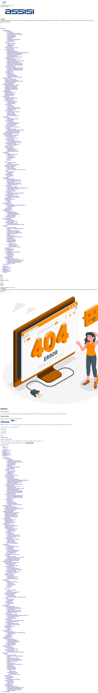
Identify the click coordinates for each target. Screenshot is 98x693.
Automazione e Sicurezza (18, 20)
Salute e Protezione (79, 20)
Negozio (4, 2)
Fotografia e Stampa (86, 20)
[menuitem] (4, 268)
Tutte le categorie (3, 20)
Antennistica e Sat (46, 20)
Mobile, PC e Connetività (59, 20)
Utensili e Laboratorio (93, 289)
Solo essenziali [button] (3, 444)
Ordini (4, 3)
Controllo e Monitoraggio (38, 20)
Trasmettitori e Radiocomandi (28, 20)
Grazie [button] (15, 420)
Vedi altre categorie (6, 264)
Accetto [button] (7, 444)
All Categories (3, 289)
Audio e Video (52, 20)
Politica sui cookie (30, 442)
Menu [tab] (4, 446)
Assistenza (5, 1)
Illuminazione (7, 21)
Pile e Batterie (66, 20)
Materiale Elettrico (10, 20)
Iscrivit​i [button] (12, 420)
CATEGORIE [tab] (5, 447)
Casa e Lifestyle (72, 20)
